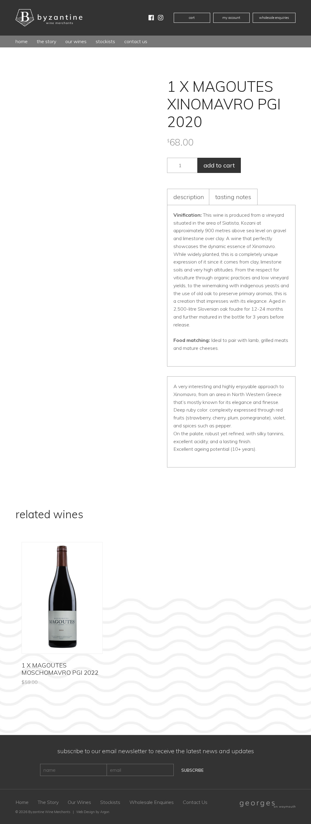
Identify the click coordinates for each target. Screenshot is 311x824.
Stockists (105, 41)
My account (231, 18)
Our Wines (79, 802)
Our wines (76, 41)
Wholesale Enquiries (274, 18)
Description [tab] (188, 197)
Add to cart (219, 165)
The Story (46, 41)
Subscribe (192, 770)
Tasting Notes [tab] (233, 197)
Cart (192, 18)
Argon (104, 812)
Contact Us (135, 41)
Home (21, 41)
